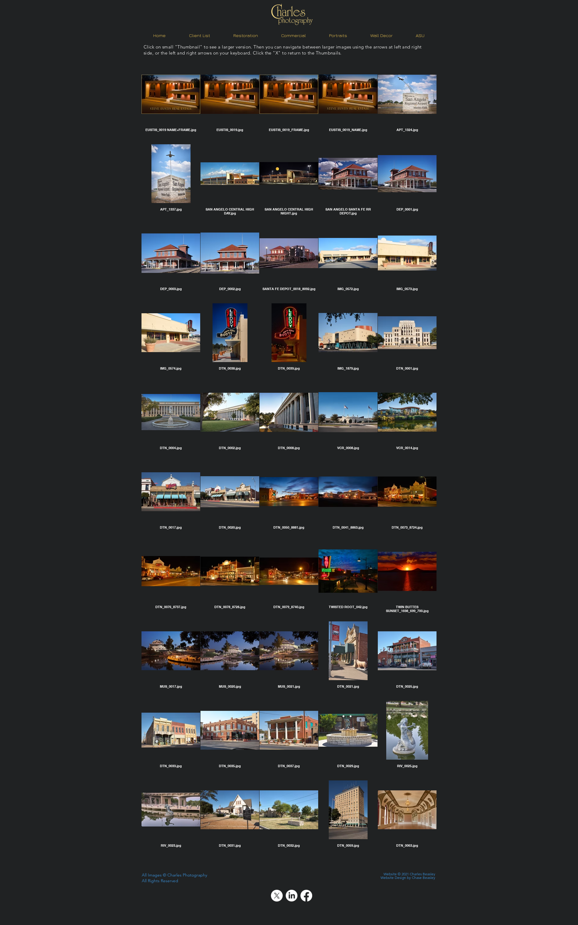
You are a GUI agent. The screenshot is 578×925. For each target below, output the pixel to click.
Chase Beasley (423, 877)
